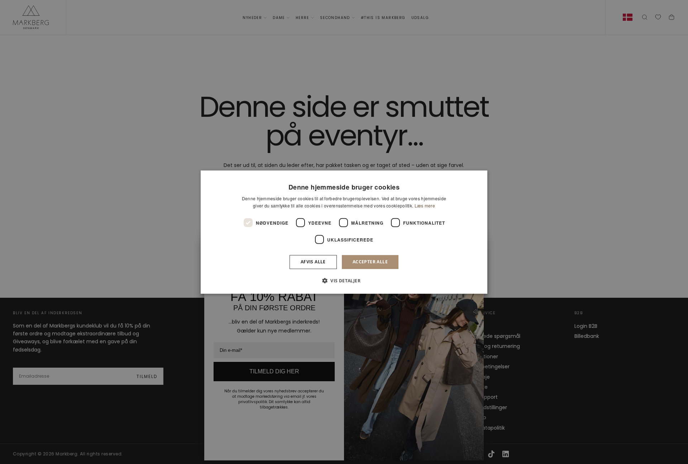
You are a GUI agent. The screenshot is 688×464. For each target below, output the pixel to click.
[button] (344, 280)
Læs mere (425, 205)
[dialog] (344, 231)
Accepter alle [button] (370, 262)
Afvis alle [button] (313, 262)
